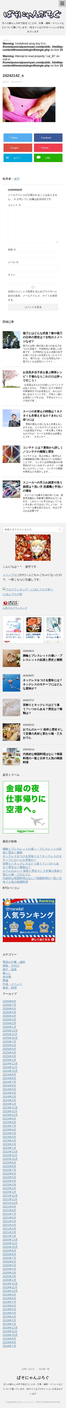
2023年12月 (10, 1107)
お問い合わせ (28, 1369)
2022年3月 (9, 1184)
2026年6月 (9, 1008)
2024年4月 (9, 1093)
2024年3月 (9, 1096)
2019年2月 (9, 1320)
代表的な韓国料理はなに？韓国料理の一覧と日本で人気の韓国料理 (42, 758)
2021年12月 (10, 1195)
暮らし (7, 973)
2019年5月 (9, 1309)
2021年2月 (9, 1232)
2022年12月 (10, 1151)
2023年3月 (9, 1140)
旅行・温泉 (10, 969)
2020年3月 (9, 1272)
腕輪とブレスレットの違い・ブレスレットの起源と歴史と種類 (42, 657)
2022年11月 (10, 1155)
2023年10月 (10, 1115)
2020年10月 (10, 1247)
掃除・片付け (11, 965)
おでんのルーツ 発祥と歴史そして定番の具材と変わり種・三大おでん (43, 733)
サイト (11, 274)
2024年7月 (9, 1082)
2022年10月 (10, 1159)
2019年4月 (9, 1313)
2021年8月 (9, 1210)
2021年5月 (9, 1221)
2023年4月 (9, 1137)
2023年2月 (9, 1144)
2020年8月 (9, 1254)
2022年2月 (9, 1188)
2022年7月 (9, 1170)
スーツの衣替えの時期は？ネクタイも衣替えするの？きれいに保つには (42, 415)
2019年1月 (9, 1324)
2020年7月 (9, 1258)
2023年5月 (9, 1133)
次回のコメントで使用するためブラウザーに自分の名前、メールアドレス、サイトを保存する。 (32, 295)
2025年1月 (9, 1060)
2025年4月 (9, 1052)
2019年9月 (9, 1294)
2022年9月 (9, 1162)
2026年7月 (9, 1005)
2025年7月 (9, 1041)
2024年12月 (10, 1063)
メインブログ (11, 574)
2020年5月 (9, 1265)
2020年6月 (9, 1261)
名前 (12, 249)
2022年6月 (9, 1173)
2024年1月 (9, 1104)
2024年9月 (9, 1074)
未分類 (7, 976)
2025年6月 (9, 1045)
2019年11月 (10, 1287)
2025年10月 (10, 1038)
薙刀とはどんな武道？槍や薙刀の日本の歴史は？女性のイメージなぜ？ (42, 337)
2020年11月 (10, 1243)
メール (13, 262)
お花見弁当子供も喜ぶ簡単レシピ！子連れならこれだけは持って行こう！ (42, 376)
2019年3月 (9, 1316)
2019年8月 (9, 1298)
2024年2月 (9, 1100)
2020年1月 (9, 1280)
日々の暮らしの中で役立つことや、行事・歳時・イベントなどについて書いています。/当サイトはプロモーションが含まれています (33, 1389)
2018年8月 (9, 1342)
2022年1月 (9, 1192)
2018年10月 (10, 1335)
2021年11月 (10, 1199)
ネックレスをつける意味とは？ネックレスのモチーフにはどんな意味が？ (42, 684)
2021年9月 (9, 1206)
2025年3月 (9, 1056)
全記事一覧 (44, 1369)
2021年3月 (9, 1228)
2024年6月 (9, 1085)
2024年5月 (9, 1089)
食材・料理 (10, 987)
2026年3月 (9, 1019)
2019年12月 (10, 1283)
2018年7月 (9, 1346)
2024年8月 (9, 1078)
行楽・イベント (12, 984)
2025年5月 (9, 1049)
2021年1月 (9, 1236)
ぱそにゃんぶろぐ (33, 1377)
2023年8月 (9, 1122)
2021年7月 (9, 1214)
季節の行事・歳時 (14, 962)
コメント (14, 205)
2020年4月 (9, 1269)
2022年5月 (9, 1177)
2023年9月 (9, 1118)
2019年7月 (9, 1302)
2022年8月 (9, 1166)
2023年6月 (9, 1129)
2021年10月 (10, 1203)
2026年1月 (9, 1027)
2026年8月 (9, 1001)
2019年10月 (10, 1291)
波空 (17, 178)
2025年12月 (10, 1030)
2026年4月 (9, 1016)
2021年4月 (9, 1225)
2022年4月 (9, 1181)
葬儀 (5, 980)
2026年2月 (9, 1023)
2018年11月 (10, 1331)
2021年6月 (9, 1217)
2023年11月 (10, 1111)
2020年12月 (10, 1239)
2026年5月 (9, 1012)
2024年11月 (10, 1067)
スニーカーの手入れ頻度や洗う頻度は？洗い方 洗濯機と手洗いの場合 (43, 486)
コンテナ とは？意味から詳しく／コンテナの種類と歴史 (43, 449)
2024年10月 (10, 1071)
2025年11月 (10, 1034)
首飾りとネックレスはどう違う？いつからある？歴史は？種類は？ (42, 708)
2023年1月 (9, 1148)
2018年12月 (10, 1327)
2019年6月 (9, 1305)
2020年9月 (9, 1250)
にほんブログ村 (12, 594)
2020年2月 (9, 1276)
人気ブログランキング (15, 608)
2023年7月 (9, 1126)
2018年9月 (9, 1338)
